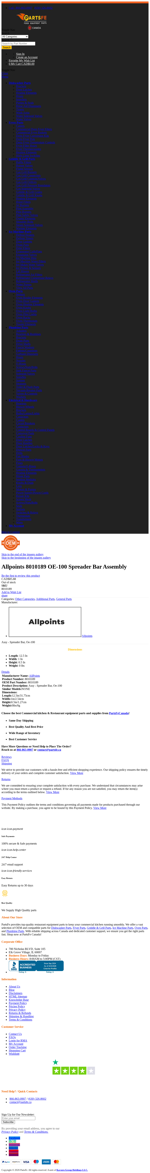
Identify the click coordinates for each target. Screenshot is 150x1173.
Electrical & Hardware (23, 400)
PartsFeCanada (119, 713)
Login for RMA (18, 1040)
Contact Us (15, 1033)
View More (76, 773)
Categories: (8, 599)
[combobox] (18, 44)
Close (4, 73)
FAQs (12, 1037)
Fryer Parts (16, 122)
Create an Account (27, 57)
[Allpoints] (45, 635)
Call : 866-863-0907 (20, 7)
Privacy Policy (17, 1009)
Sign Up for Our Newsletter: (17, 1114)
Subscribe (8, 1122)
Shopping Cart (17, 1050)
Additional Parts (45, 599)
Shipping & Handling (21, 1016)
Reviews (6, 756)
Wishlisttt (14, 1053)
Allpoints (87, 635)
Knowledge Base (19, 999)
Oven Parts (16, 291)
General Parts (64, 599)
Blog (11, 989)
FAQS (5, 760)
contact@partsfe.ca (49, 749)
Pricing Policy (17, 1006)
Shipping (6, 763)
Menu (4, 76)
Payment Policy (18, 1003)
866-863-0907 (25, 749)
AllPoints (34, 675)
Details (5, 671)
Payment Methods (11, 798)
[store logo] (31, 29)
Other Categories (25, 599)
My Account (16, 525)
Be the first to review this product (20, 575)
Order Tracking (18, 1047)
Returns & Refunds (20, 1013)
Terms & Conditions (20, 1019)
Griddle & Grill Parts (22, 158)
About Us (14, 986)
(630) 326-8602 (43, 7)
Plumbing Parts (18, 327)
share (4, 595)
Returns (5, 779)
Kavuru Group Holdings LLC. (72, 1170)
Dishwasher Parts (20, 82)
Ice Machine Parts (20, 231)
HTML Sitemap (18, 996)
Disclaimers (15, 993)
